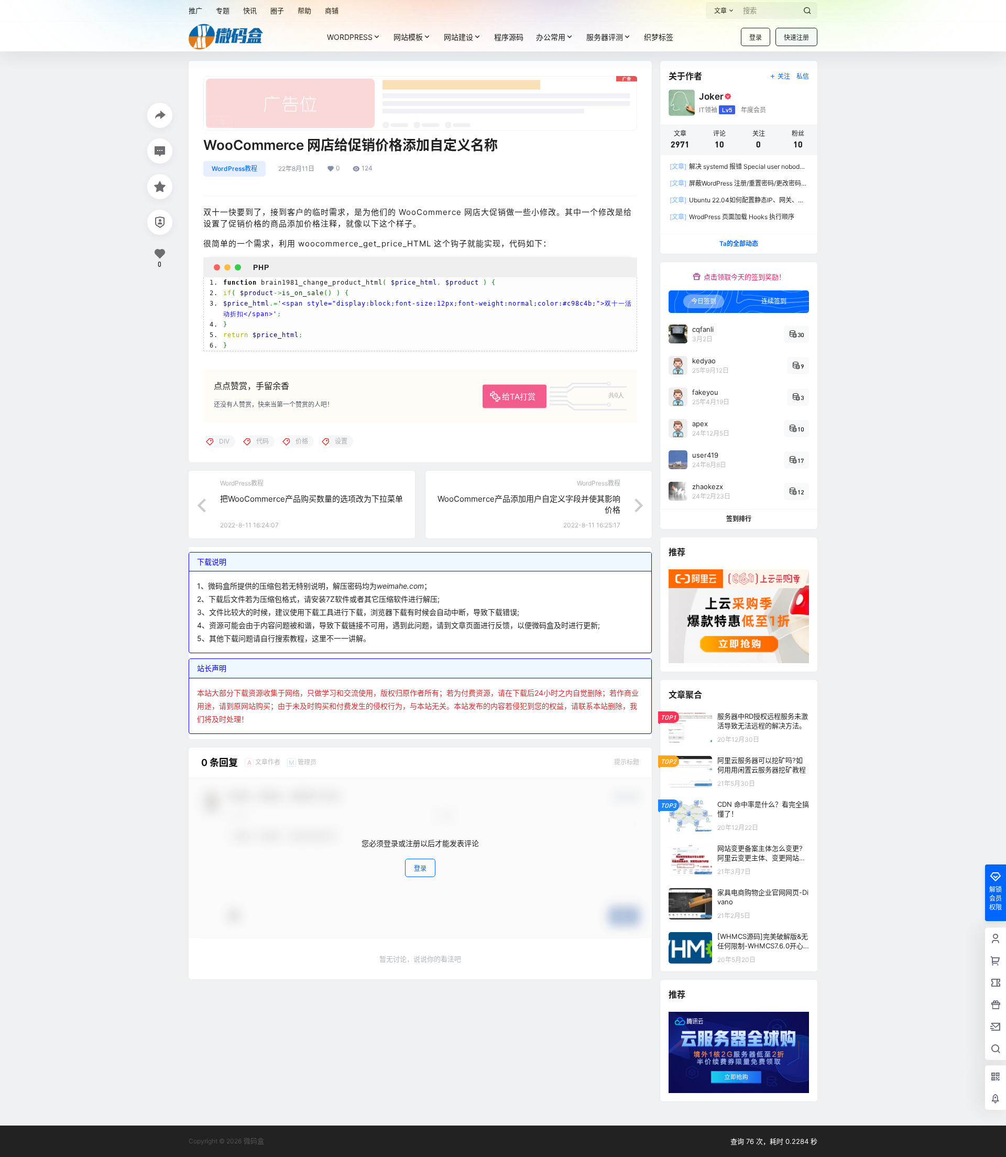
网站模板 (408, 37)
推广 (195, 10)
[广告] (420, 81)
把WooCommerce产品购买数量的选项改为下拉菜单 (311, 499)
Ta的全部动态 (738, 243)
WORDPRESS (350, 37)
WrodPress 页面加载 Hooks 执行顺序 (732, 217)
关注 (784, 76)
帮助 (304, 10)
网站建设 (458, 37)
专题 (222, 10)
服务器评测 (604, 37)
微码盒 (253, 1141)
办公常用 (550, 37)
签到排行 (738, 519)
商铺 (331, 10)
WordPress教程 (234, 168)
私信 (802, 76)
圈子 (277, 10)
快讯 (250, 10)
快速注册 (796, 37)
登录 (755, 37)
